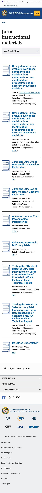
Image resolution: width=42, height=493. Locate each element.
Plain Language (6, 453)
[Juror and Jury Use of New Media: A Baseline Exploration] (6, 170)
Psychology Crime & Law (29, 92)
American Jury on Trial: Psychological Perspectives (25, 219)
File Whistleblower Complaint (11, 448)
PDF (13, 180)
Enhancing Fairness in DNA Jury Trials (24, 244)
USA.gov (4, 479)
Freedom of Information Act (11, 473)
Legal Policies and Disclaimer (12, 463)
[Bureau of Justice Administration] (8, 420)
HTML (14, 150)
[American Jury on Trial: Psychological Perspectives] (6, 225)
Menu (37, 13)
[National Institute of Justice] (34, 420)
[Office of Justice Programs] (4, 13)
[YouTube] (18, 398)
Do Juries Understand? (25, 342)
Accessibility (6, 442)
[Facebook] (4, 398)
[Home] (21, 13)
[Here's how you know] (21, 4)
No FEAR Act (6, 468)
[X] (11, 398)
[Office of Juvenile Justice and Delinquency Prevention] (8, 429)
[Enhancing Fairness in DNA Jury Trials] (6, 251)
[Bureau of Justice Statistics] (20, 421)
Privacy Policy (6, 458)
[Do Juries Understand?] (6, 352)
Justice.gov (5, 484)
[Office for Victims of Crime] (21, 428)
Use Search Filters (11, 51)
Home (3, 22)
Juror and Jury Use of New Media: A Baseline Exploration (25, 164)
